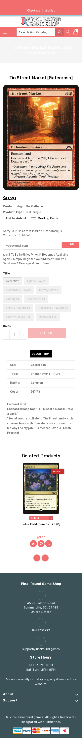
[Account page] (68, 32)
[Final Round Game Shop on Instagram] (41, 5)
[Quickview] (33, 543)
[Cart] (76, 32)
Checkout (33, 10)
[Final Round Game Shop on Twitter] (33, 5)
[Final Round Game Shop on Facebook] (26, 5)
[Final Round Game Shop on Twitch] (56, 5)
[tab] (41, 353)
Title (6, 273)
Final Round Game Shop (41, 53)
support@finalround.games (41, 649)
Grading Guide (48, 218)
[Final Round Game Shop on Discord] (49, 5)
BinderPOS (53, 722)
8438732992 (41, 630)
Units (7, 326)
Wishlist (50, 10)
